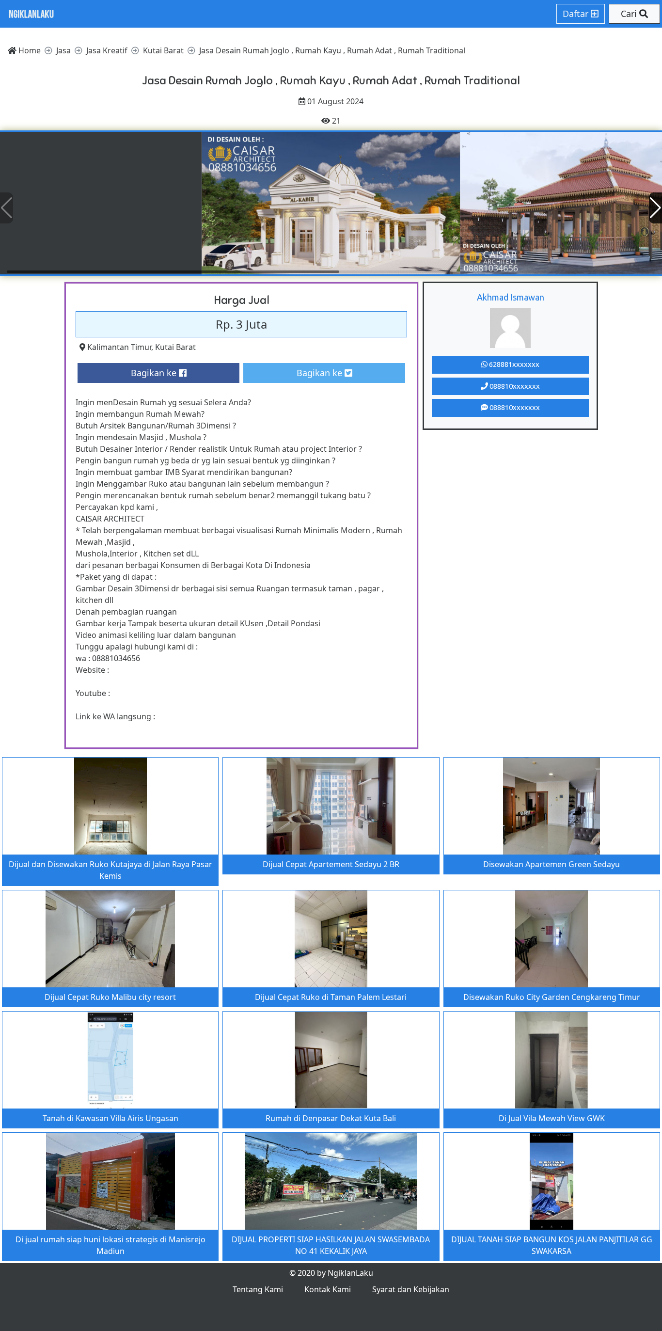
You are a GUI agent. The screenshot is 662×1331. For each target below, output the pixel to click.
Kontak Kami (327, 1289)
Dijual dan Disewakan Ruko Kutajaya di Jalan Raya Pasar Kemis (110, 870)
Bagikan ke (155, 373)
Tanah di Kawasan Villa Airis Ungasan (110, 1118)
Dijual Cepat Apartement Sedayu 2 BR (331, 864)
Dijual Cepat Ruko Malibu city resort (110, 997)
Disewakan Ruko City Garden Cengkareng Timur (551, 997)
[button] (655, 207)
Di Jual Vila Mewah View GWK (552, 1118)
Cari (630, 13)
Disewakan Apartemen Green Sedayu (551, 864)
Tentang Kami (258, 1289)
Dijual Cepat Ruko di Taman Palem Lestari (331, 997)
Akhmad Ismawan (510, 297)
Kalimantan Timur (119, 347)
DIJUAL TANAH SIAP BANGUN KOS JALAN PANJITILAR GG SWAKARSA (551, 1245)
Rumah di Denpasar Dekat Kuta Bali (331, 1118)
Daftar (577, 13)
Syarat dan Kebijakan (410, 1289)
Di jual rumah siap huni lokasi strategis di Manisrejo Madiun (110, 1245)
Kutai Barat (175, 347)
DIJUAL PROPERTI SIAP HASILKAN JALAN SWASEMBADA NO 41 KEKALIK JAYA (331, 1245)
